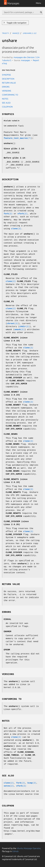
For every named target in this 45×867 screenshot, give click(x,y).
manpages (25, 60)
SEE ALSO (6, 103)
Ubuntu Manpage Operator (28, 848)
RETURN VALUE (9, 83)
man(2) (15, 33)
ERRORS (5, 87)
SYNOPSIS (6, 75)
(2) (8, 214)
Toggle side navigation (16, 23)
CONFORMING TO (10, 95)
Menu (38, 3)
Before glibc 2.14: (15, 158)
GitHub (15, 851)
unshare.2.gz (29, 33)
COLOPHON (7, 107)
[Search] (41, 12)
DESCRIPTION (8, 79)
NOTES (5, 99)
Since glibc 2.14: (14, 149)
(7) (17, 138)
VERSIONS (6, 91)
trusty (5, 33)
